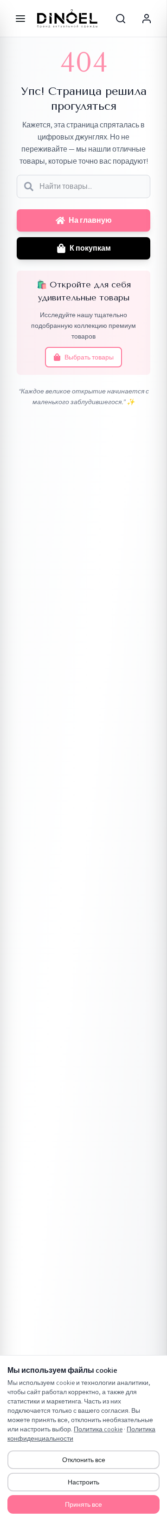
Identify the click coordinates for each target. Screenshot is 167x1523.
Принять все (83, 1504)
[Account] (146, 18)
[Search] (120, 18)
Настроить (83, 1482)
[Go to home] (67, 18)
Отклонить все (83, 1460)
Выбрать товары (89, 357)
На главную (90, 220)
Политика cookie (98, 1429)
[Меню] (20, 18)
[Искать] (28, 186)
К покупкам (90, 248)
